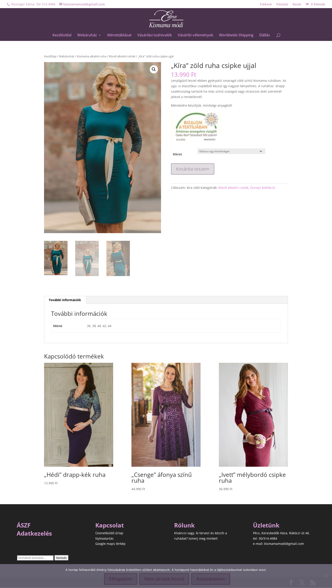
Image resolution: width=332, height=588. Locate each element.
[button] (154, 69)
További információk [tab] (65, 300)
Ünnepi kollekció (262, 187)
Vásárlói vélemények (195, 35)
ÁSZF (23, 525)
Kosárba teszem (192, 169)
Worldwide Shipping (236, 35)
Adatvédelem (210, 579)
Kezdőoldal (61, 35)
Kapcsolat (109, 525)
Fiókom (266, 4)
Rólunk (184, 525)
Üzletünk (266, 525)
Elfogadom (120, 579)
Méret (177, 154)
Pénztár (282, 4)
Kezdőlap (50, 56)
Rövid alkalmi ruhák (122, 56)
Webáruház (87, 35)
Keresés (61, 558)
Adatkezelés (34, 533)
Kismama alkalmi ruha (91, 56)
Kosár (296, 4)
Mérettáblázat (119, 35)
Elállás (264, 35)
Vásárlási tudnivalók (154, 35)
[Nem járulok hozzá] (326, 576)
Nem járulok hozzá (164, 579)
